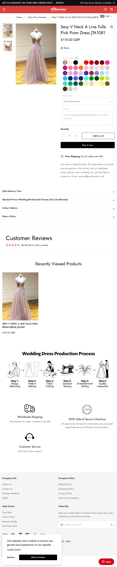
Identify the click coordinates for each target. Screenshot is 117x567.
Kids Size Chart (9, 526)
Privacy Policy (65, 493)
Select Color (68, 58)
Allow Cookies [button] (38, 557)
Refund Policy (65, 484)
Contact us (7, 488)
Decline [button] (10, 557)
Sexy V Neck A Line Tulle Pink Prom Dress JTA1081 (20, 325)
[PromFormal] (58, 9)
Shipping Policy (66, 488)
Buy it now (87, 145)
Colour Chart (8, 517)
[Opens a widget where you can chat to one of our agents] (106, 562)
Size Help (7, 512)
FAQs (5, 498)
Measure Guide (9, 521)
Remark (66, 109)
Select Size (67, 96)
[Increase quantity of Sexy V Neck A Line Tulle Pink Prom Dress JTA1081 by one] (76, 136)
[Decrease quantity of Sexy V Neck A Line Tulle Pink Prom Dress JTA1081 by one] (64, 136)
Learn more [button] (14, 549)
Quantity (65, 129)
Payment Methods (10, 493)
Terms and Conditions (68, 498)
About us (6, 484)
